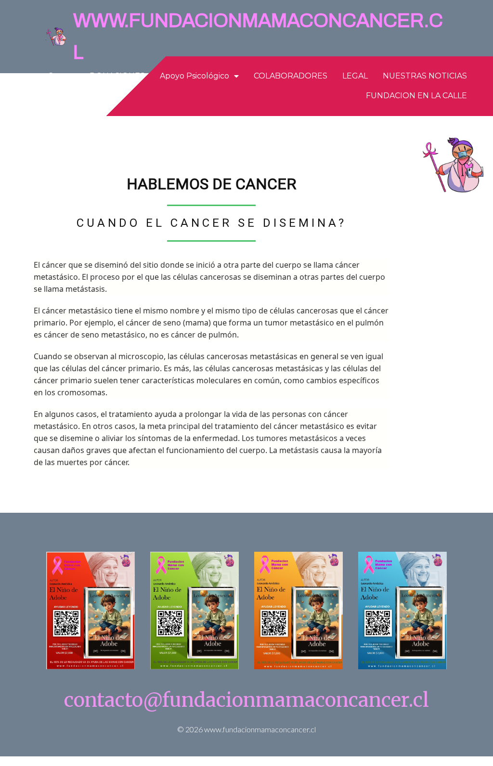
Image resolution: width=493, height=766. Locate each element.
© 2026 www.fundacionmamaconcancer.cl (246, 729)
